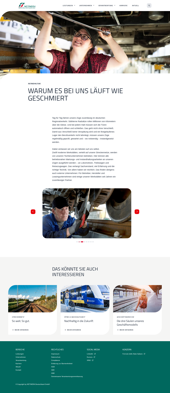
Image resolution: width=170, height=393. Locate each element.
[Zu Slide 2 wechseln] (79, 241)
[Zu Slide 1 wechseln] (77, 241)
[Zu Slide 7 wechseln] (91, 241)
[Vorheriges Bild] (33, 211)
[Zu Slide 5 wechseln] (86, 241)
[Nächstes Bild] (137, 211)
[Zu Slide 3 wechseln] (81, 241)
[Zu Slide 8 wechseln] (93, 241)
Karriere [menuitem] (123, 5)
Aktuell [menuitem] (135, 5)
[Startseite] (27, 5)
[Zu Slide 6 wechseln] (89, 241)
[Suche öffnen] (149, 5)
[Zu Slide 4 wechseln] (84, 241)
